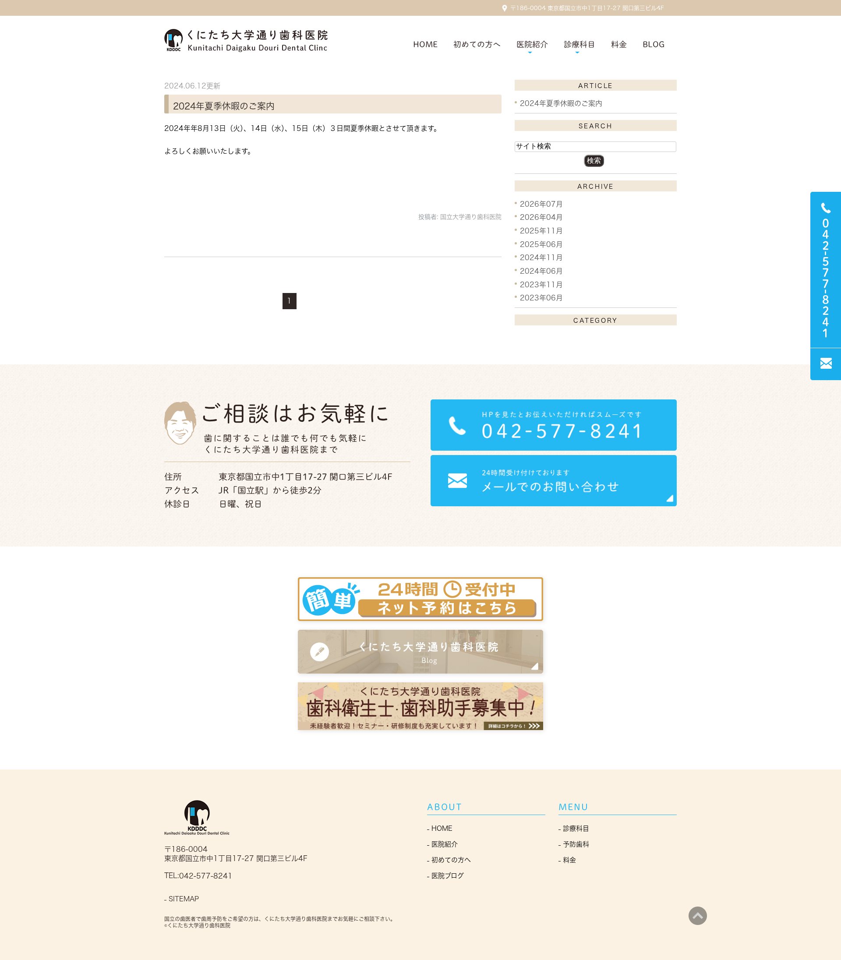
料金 (619, 44)
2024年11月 (541, 257)
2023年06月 (541, 297)
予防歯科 (576, 844)
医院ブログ (447, 875)
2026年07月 (541, 203)
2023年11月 (541, 284)
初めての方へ (477, 44)
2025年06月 (541, 243)
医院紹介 (444, 844)
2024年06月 (541, 271)
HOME (425, 44)
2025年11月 (541, 230)
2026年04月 (541, 217)
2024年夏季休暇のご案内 (224, 105)
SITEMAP (184, 899)
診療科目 (576, 828)
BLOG (653, 44)
